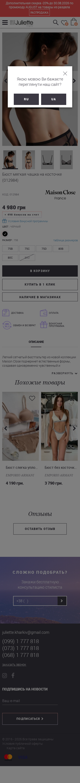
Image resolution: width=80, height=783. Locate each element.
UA (53, 99)
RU (26, 99)
